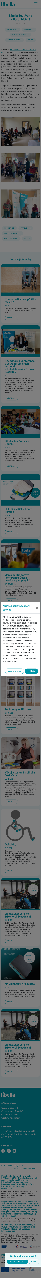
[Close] (37, 608)
